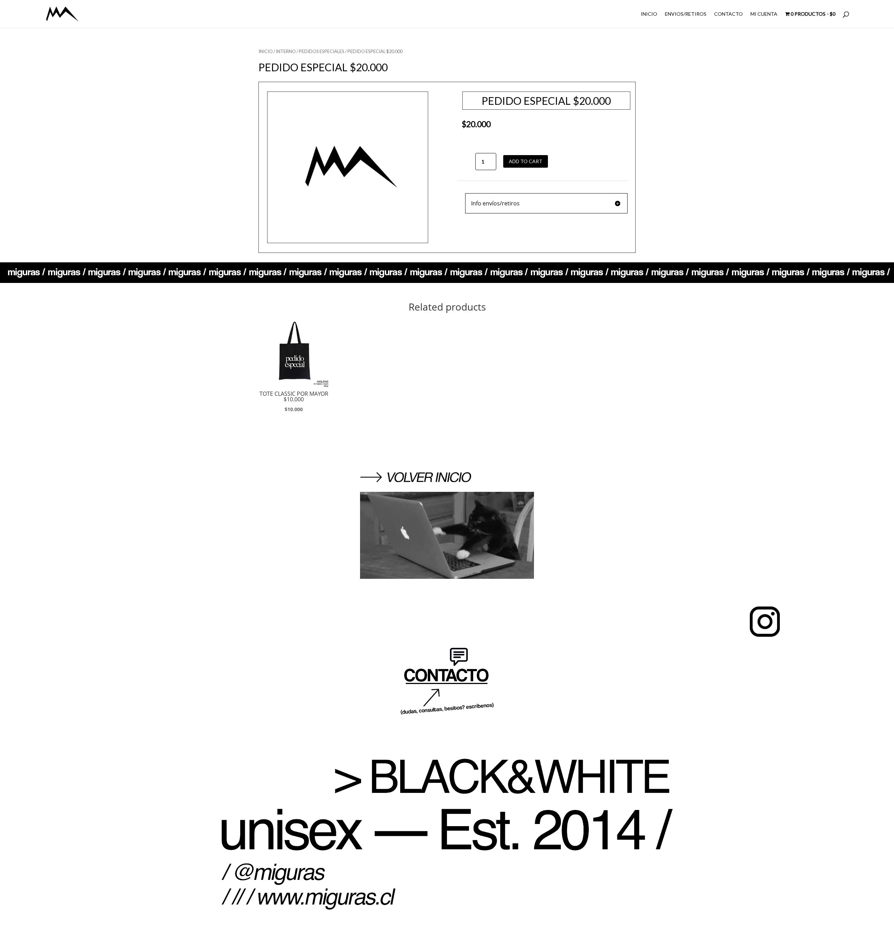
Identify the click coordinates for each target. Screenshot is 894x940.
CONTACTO (728, 14)
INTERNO (286, 51)
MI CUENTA (763, 14)
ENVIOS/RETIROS (685, 14)
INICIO (649, 14)
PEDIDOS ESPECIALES (321, 51)
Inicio (265, 51)
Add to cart (525, 161)
